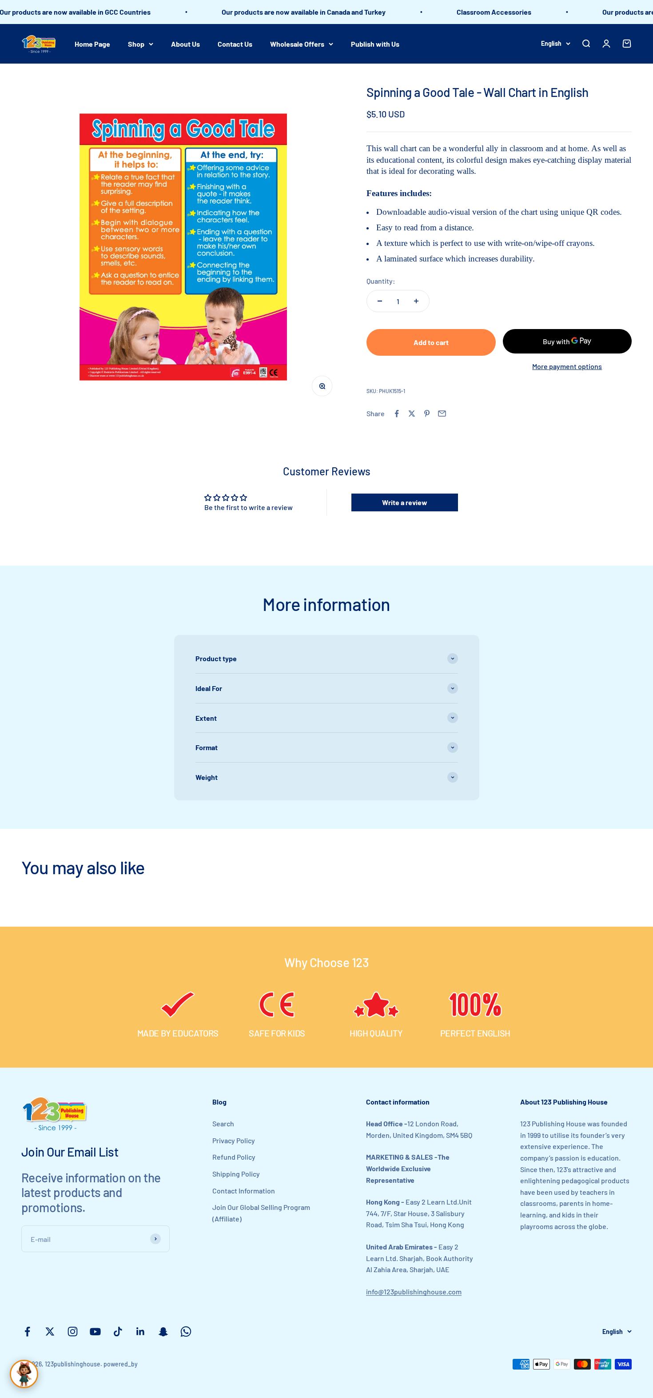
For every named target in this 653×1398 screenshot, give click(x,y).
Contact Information (243, 1190)
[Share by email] (442, 413)
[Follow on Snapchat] (163, 1332)
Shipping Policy (236, 1173)
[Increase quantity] (416, 301)
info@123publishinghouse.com (414, 1291)
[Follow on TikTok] (118, 1332)
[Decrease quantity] (380, 301)
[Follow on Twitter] (50, 1332)
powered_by (121, 1364)
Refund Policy (233, 1157)
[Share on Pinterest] (426, 413)
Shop (136, 43)
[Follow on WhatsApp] (186, 1332)
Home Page (92, 43)
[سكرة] (24, 1374)
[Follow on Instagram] (73, 1332)
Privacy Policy (233, 1140)
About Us (185, 43)
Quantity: (380, 281)
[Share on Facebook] (396, 413)
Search (223, 1123)
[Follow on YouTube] (95, 1332)
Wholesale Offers (297, 43)
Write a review (404, 502)
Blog (219, 1101)
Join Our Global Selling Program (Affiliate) (261, 1213)
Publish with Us (375, 43)
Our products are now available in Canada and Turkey (284, 12)
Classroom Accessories (474, 12)
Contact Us (235, 43)
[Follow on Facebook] (27, 1332)
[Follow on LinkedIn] (141, 1332)
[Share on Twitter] (411, 413)
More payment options (567, 366)
